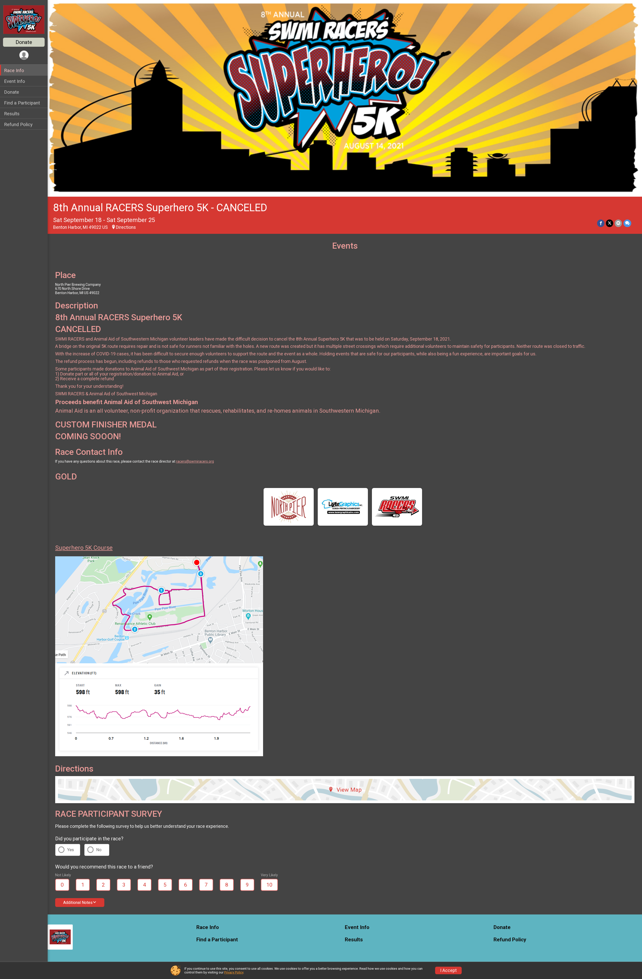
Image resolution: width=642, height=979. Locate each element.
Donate (24, 42)
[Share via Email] (618, 223)
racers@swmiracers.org (195, 461)
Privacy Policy (233, 972)
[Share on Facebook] (600, 223)
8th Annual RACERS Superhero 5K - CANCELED (160, 207)
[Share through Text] (627, 223)
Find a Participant (22, 102)
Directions (126, 227)
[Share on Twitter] (609, 223)
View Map (349, 789)
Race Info (14, 70)
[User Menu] (24, 55)
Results (12, 113)
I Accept (448, 970)
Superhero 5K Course (84, 547)
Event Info (14, 81)
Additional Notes (78, 902)
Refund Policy (18, 124)
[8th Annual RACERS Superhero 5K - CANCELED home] (23, 19)
